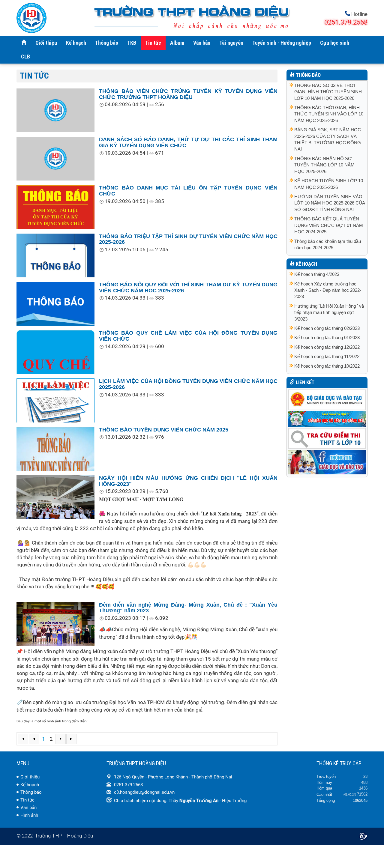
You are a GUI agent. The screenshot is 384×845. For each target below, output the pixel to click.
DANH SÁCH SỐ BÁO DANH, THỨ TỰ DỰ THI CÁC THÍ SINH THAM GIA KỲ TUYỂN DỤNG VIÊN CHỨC (188, 142)
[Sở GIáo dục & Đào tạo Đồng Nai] (327, 418)
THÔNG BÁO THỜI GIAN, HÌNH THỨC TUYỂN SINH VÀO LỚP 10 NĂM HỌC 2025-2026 (328, 114)
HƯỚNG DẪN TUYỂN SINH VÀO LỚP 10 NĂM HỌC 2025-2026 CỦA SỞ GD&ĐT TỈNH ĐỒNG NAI (329, 203)
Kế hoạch (76, 43)
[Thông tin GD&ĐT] (327, 461)
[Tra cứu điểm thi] (327, 437)
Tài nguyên (231, 43)
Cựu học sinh (334, 43)
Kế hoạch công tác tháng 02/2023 (327, 328)
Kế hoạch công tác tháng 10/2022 (327, 366)
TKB (131, 43)
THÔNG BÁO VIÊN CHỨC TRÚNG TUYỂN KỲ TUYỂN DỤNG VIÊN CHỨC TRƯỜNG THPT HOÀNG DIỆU (188, 94)
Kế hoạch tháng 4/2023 (316, 274)
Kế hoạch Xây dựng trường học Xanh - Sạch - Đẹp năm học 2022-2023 (327, 290)
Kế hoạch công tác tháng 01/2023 (327, 337)
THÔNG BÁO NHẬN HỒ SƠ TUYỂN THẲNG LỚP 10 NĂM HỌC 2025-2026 (324, 165)
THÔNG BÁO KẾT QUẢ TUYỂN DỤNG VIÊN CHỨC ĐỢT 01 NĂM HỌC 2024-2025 (328, 225)
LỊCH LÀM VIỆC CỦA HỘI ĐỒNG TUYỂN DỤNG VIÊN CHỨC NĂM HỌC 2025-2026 (188, 384)
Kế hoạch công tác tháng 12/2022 (327, 347)
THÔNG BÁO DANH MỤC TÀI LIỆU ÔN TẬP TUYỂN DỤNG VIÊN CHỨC (188, 191)
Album (177, 43)
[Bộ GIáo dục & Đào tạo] (327, 399)
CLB (25, 56)
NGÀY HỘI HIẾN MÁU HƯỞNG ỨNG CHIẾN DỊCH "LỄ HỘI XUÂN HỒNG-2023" (188, 481)
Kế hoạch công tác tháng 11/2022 (326, 356)
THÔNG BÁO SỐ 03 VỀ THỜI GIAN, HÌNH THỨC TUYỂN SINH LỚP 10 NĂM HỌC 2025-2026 (328, 92)
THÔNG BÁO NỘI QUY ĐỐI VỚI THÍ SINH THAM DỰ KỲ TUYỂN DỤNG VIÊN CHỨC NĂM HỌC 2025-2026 (188, 288)
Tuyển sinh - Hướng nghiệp (281, 43)
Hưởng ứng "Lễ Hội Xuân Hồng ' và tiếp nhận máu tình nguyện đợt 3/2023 (329, 312)
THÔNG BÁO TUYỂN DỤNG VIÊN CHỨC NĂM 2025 (163, 430)
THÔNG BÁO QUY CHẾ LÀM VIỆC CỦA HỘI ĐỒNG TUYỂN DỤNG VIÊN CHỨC (188, 336)
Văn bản (201, 43)
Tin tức (153, 43)
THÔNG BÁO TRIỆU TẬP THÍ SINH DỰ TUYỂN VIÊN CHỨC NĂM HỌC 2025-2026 (188, 239)
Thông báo (106, 43)
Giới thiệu (46, 43)
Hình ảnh (29, 815)
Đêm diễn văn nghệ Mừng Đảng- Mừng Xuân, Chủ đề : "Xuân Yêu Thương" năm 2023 (188, 608)
